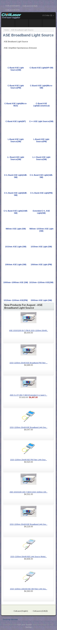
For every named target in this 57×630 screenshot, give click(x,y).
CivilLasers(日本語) (30, 6)
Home (6, 30)
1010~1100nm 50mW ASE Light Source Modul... (28, 556)
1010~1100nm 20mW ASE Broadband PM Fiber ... (29, 363)
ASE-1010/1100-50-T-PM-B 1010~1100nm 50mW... (28, 330)
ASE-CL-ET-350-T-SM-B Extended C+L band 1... (28, 395)
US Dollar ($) (47, 15)
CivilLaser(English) (12, 6)
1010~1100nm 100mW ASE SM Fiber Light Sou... (28, 589)
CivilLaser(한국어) (12, 10)
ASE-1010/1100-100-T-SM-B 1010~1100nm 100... (29, 492)
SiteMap (28, 627)
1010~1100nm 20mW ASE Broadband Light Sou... (28, 427)
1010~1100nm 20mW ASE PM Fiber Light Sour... (28, 460)
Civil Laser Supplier (24, 625)
